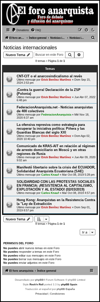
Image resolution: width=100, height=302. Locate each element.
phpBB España (66, 289)
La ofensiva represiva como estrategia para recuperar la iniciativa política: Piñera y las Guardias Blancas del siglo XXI (51, 128)
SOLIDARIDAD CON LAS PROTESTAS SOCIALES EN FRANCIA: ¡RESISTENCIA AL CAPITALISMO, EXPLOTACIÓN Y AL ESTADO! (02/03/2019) (56, 185)
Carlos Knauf (50, 174)
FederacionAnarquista (56, 114)
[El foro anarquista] (11, 15)
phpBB (39, 279)
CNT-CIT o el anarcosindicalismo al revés (49, 76)
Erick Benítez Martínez (56, 79)
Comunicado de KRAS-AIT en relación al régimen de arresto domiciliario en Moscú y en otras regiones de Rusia (56, 150)
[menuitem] (20, 30)
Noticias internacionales (30, 47)
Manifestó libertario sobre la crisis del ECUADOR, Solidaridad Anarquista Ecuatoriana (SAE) (56, 169)
